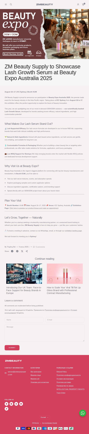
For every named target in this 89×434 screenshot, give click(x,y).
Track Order (61, 393)
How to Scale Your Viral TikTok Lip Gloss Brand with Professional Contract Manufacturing (64, 290)
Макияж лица (36, 375)
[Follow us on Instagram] (11, 404)
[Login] (78, 4)
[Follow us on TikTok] (6, 409)
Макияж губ (35, 379)
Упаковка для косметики (40, 382)
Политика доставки (64, 382)
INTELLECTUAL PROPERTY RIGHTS (70, 389)
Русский (43, 417)
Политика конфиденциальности (57, 310)
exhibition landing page (73, 231)
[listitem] (12, 251)
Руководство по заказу (65, 386)
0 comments (40, 247)
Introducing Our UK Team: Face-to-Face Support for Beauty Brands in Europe (23, 290)
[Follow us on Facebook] (6, 404)
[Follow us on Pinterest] (16, 404)
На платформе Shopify (49, 423)
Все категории (36, 372)
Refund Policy (62, 372)
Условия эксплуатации (65, 379)
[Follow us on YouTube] (21, 404)
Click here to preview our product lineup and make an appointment (34, 208)
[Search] (11, 4)
